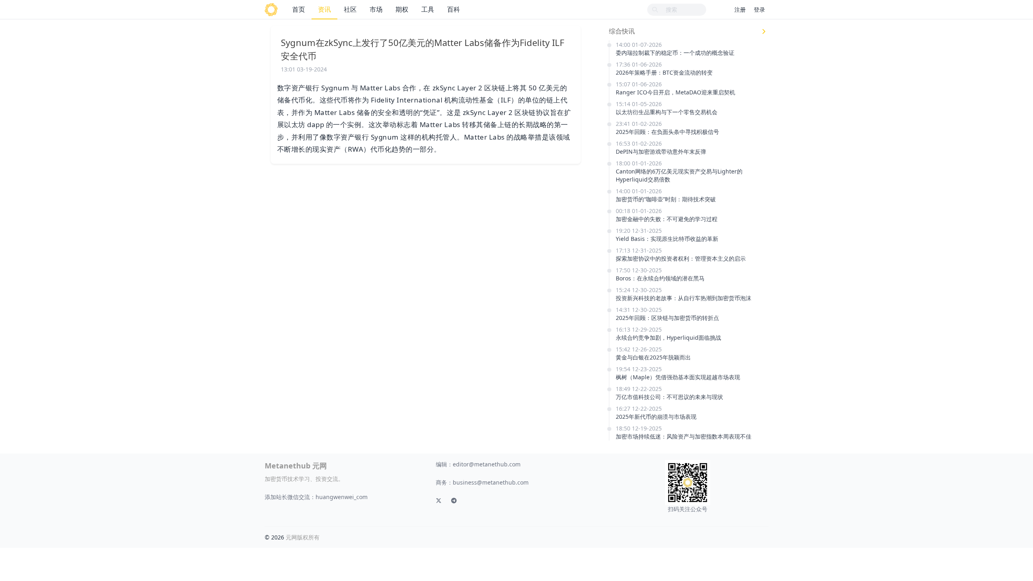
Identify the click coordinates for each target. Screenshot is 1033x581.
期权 (401, 9)
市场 (376, 9)
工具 (427, 9)
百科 (453, 9)
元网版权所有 (303, 537)
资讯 (324, 9)
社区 (350, 9)
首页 (298, 9)
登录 (759, 9)
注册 (740, 9)
